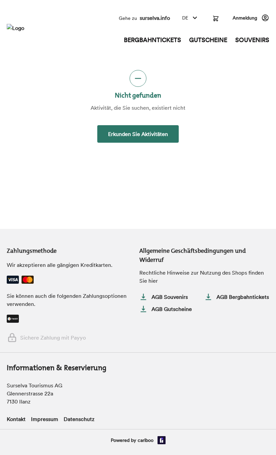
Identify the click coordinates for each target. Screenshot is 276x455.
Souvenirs (252, 40)
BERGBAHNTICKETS (152, 40)
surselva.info (155, 17)
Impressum (44, 419)
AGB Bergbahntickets (242, 296)
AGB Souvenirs (169, 296)
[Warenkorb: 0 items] (215, 18)
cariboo (145, 440)
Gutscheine (208, 40)
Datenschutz (79, 419)
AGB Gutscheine (171, 309)
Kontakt (16, 419)
